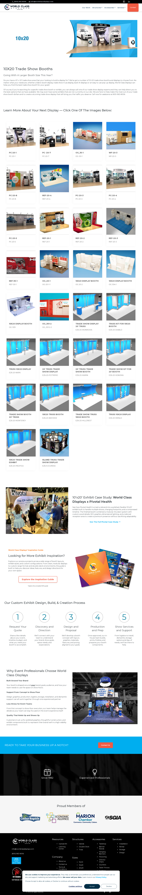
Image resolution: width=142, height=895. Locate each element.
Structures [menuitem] (96, 8)
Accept (92, 886)
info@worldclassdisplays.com (42, 1)
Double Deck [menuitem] (84, 847)
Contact (133, 7)
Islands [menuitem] (81, 844)
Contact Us (105, 745)
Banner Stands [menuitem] (102, 848)
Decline (109, 886)
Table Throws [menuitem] (104, 868)
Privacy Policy (101, 877)
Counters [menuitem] (102, 865)
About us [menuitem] (62, 861)
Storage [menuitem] (122, 850)
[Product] (21, 141)
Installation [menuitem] (123, 844)
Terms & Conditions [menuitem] (63, 868)
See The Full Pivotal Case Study (104, 522)
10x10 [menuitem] (81, 862)
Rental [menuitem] (121, 847)
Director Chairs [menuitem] (102, 861)
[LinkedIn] (129, 2)
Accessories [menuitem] (109, 8)
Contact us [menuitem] (63, 864)
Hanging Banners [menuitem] (102, 853)
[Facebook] (124, 2)
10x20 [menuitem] (81, 865)
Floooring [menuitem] (103, 857)
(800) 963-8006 (20, 1)
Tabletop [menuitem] (102, 844)
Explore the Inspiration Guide (38, 579)
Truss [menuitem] (81, 850)
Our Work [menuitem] (86, 8)
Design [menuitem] (122, 853)
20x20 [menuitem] (81, 868)
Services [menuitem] (120, 8)
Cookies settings (75, 886)
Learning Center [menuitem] (62, 848)
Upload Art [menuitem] (63, 844)
